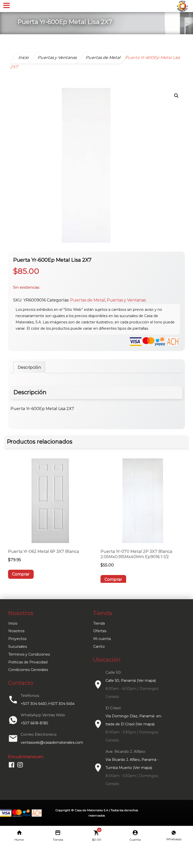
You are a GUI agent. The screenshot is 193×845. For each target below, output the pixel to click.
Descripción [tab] (29, 367)
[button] (176, 95)
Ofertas (99, 631)
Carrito (99, 646)
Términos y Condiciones (29, 654)
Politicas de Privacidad (27, 662)
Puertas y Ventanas (126, 300)
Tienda (99, 623)
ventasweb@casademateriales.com (52, 742)
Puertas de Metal (87, 300)
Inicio (13, 623)
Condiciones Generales (28, 669)
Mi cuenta (102, 638)
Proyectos (17, 638)
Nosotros (16, 631)
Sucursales (17, 646)
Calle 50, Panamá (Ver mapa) (131, 680)
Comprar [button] (21, 574)
